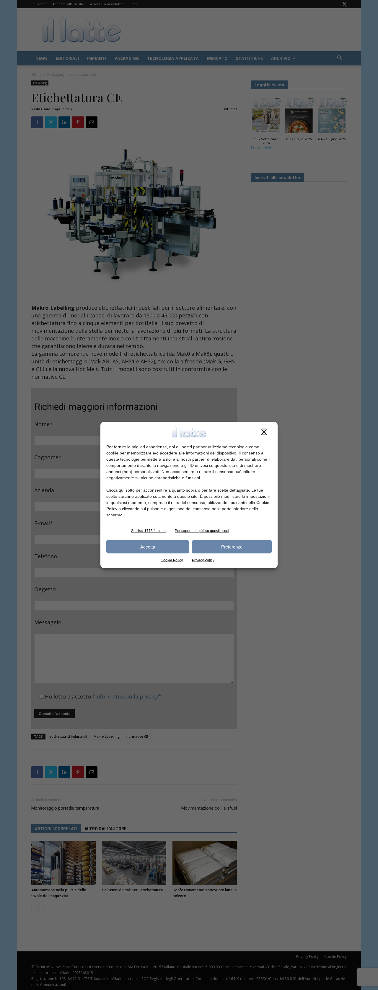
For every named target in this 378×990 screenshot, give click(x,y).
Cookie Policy (172, 560)
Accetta (147, 546)
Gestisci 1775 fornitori (148, 531)
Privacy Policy (203, 560)
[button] (264, 432)
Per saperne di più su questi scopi (202, 531)
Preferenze (231, 546)
